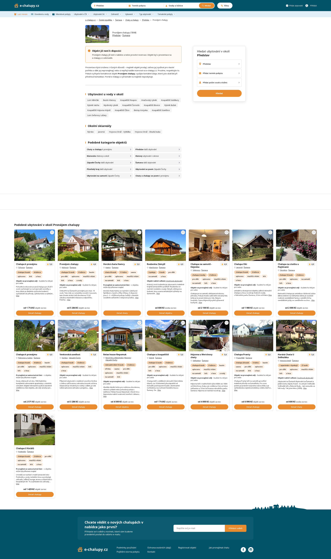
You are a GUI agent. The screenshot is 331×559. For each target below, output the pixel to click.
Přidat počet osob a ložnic (215, 82)
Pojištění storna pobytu (128, 551)
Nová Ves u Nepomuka (114, 358)
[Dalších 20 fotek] (165, 245)
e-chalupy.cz (90, 20)
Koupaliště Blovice (152, 105)
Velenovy (196, 270)
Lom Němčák (93, 100)
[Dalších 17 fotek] (209, 335)
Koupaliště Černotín (131, 105)
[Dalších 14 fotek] (209, 245)
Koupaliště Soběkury (170, 100)
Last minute (22, 14)
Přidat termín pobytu (213, 73)
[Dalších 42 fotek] (165, 335)
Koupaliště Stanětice (161, 110)
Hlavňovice (153, 267)
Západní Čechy (75, 358)
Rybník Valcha (93, 105)
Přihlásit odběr (236, 528)
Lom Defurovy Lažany (97, 115)
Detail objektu (165, 313)
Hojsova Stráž (285, 360)
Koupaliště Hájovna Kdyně (98, 110)
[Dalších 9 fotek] (252, 245)
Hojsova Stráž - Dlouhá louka (147, 131)
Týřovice (21, 267)
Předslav (145, 20)
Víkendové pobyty (63, 14)
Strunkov (283, 270)
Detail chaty (122, 313)
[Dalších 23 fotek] (34, 245)
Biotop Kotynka (141, 110)
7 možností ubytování (305, 378)
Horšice (65, 358)
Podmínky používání (126, 547)
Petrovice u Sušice (25, 358)
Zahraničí (115, 14)
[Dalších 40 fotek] (296, 245)
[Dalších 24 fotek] (78, 245)
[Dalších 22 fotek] (34, 335)
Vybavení (129, 14)
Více (17, 296)
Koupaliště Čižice (122, 110)
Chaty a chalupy (132, 20)
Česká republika (105, 20)
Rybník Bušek (170, 105)
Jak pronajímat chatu (219, 547)
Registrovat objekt (187, 547)
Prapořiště (240, 358)
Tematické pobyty (165, 14)
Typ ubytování (145, 14)
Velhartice (197, 360)
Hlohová (65, 267)
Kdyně (151, 358)
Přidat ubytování (296, 5)
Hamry (108, 267)
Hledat (208, 5)
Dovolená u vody (42, 14)
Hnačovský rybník (149, 100)
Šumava (118, 20)
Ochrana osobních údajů (159, 547)
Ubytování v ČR (80, 14)
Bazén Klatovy (109, 100)
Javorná (101, 131)
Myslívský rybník (111, 105)
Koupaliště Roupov (128, 100)
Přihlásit (313, 5)
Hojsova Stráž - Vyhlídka (119, 131)
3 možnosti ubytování (174, 281)
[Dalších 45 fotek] (78, 335)
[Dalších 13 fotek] (121, 245)
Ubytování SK (98, 14)
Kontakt (151, 551)
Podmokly (22, 451)
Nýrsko (90, 131)
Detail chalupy (34, 313)
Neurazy (127, 358)
